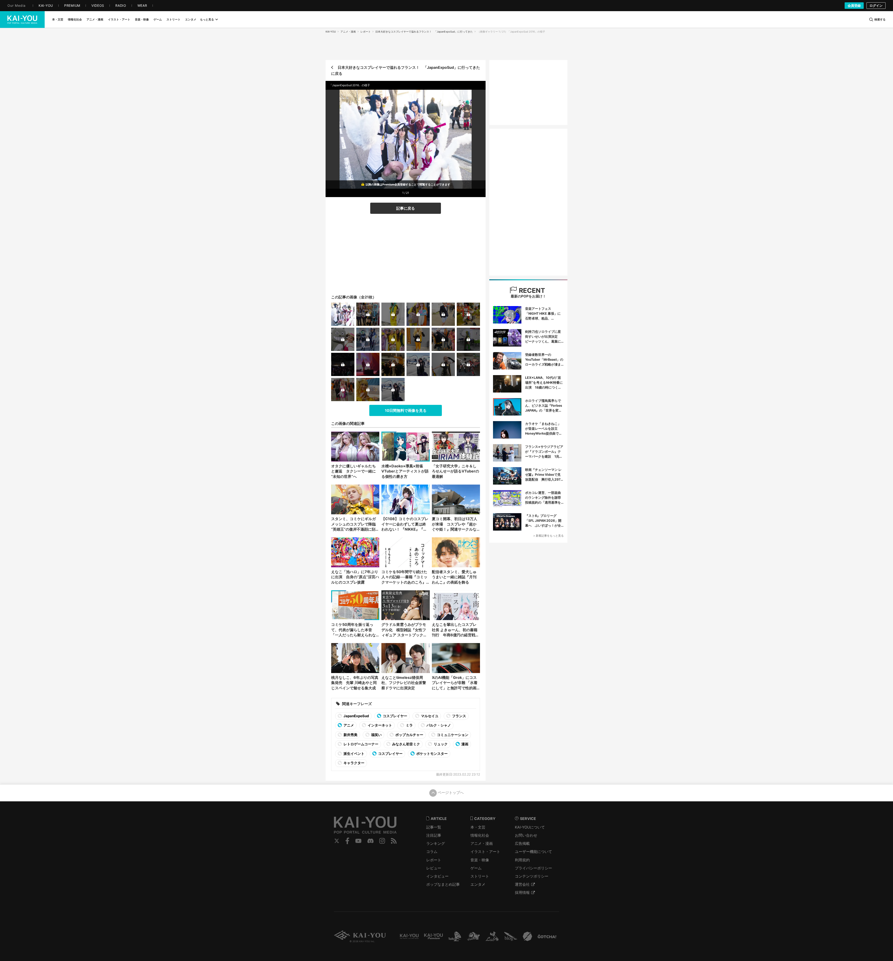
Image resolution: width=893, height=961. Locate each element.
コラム (431, 851)
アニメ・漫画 (348, 31)
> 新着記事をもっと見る (548, 535)
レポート (365, 31)
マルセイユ (429, 716)
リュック (440, 744)
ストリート (479, 876)
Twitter (337, 841)
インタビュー (437, 876)
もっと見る (207, 19)
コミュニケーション (452, 735)
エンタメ (477, 884)
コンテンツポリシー (531, 876)
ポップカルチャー (409, 735)
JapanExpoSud (356, 716)
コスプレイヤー (394, 716)
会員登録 (854, 5)
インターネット (379, 725)
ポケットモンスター (432, 753)
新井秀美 (350, 735)
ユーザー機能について (533, 851)
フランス (458, 716)
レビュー (433, 868)
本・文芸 (477, 827)
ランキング (435, 843)
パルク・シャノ (438, 725)
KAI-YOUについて (530, 827)
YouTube (358, 841)
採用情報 (522, 892)
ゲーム (476, 868)
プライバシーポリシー (533, 868)
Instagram (382, 841)
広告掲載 (522, 843)
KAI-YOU (331, 31)
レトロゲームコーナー (360, 744)
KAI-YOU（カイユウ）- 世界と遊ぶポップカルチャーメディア (22, 19)
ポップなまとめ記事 (443, 884)
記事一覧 (433, 827)
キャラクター (353, 763)
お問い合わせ (526, 835)
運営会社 (522, 884)
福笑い (376, 735)
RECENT (531, 290)
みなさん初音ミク (405, 744)
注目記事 (433, 835)
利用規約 (522, 860)
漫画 (464, 744)
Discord (370, 841)
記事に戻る (405, 208)
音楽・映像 (479, 860)
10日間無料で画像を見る (406, 410)
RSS (394, 841)
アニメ (348, 725)
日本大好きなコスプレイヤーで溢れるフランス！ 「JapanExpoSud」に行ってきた (424, 31)
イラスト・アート (485, 851)
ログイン (876, 5)
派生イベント (353, 753)
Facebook (347, 841)
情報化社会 (479, 835)
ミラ (409, 725)
